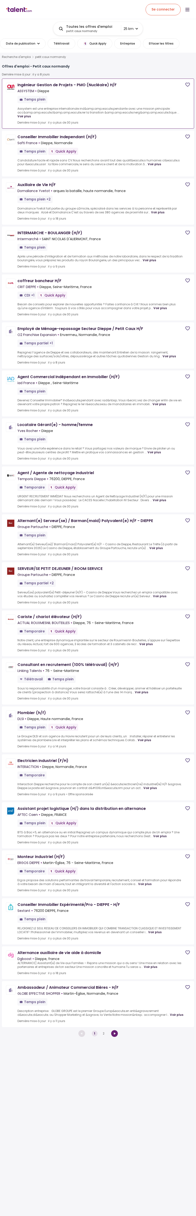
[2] (114, 1033)
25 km (129, 28)
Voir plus (24, 116)
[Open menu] (187, 9)
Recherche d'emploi (16, 57)
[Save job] (187, 85)
